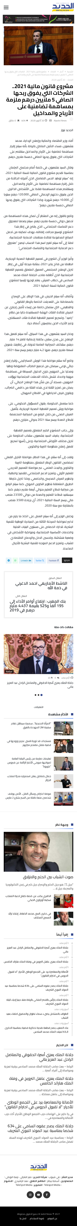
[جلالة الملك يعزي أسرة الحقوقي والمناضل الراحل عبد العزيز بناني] (38, 654)
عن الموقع (52, 1218)
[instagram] (30, 1195)
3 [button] (35, 695)
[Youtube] (38, 1195)
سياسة (9, 671)
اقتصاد (53, 71)
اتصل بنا (23, 1218)
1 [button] (41, 695)
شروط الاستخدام (37, 1218)
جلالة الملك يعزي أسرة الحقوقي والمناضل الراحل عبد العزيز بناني (40, 684)
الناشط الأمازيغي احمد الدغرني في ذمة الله (41, 583)
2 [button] (38, 695)
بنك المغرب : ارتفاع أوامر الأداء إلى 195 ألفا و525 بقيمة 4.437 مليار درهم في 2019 (38, 603)
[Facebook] (46, 1195)
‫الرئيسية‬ (70, 71)
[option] (38, 661)
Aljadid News (60, 120)
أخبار (61, 71)
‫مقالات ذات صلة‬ (63, 628)
